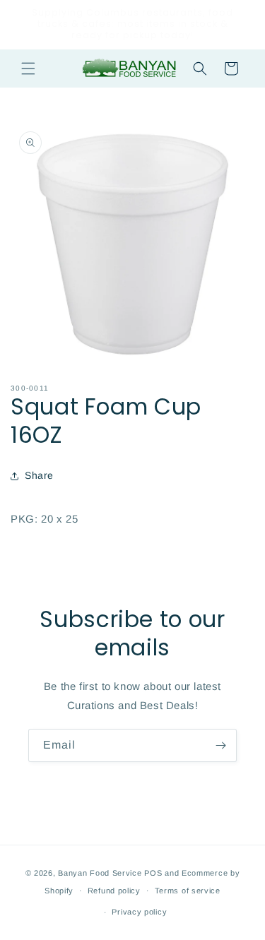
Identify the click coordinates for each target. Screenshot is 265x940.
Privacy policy (139, 912)
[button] (28, 68)
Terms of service (187, 890)
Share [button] (39, 475)
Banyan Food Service (99, 873)
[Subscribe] (220, 745)
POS (153, 873)
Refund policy (114, 890)
